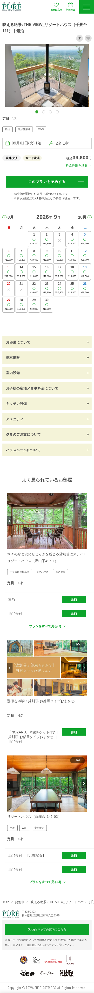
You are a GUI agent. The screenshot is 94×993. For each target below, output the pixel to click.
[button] (37, 111)
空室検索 (70, 9)
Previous (9, 521)
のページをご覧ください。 (51, 944)
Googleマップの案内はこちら (47, 929)
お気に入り (56, 9)
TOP (5, 902)
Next (84, 521)
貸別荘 (19, 902)
